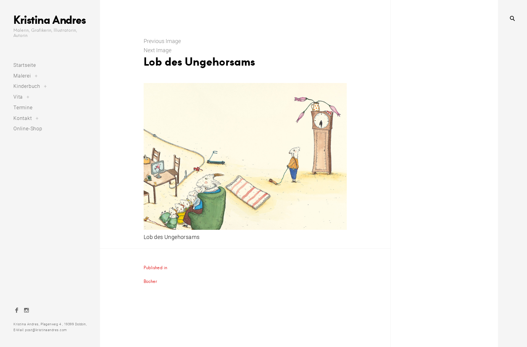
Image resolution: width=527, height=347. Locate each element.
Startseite (24, 65)
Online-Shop (27, 129)
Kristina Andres (49, 19)
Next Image (157, 50)
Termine (23, 107)
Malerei (22, 76)
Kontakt (22, 118)
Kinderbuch (26, 86)
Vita (18, 97)
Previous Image (162, 41)
